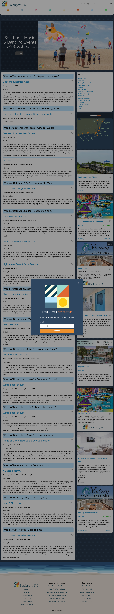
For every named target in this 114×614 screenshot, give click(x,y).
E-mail (42, 322)
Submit (57, 331)
